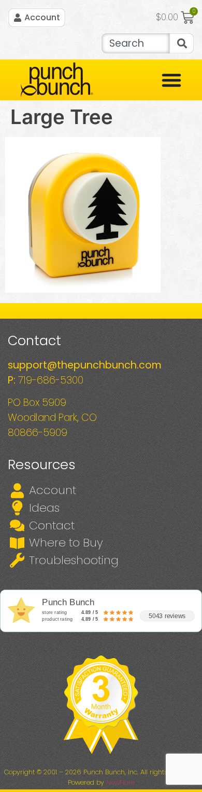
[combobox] (135, 43)
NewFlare (120, 782)
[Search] (181, 43)
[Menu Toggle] (171, 80)
